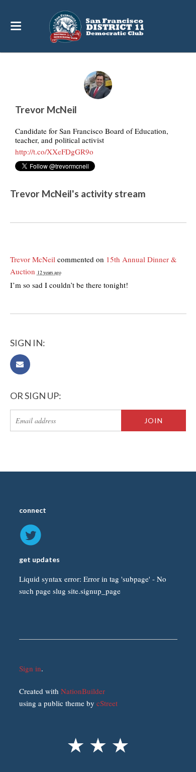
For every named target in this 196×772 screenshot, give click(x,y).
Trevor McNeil (32, 259)
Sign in (30, 668)
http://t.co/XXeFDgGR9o (54, 151)
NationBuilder (83, 691)
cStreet (107, 703)
